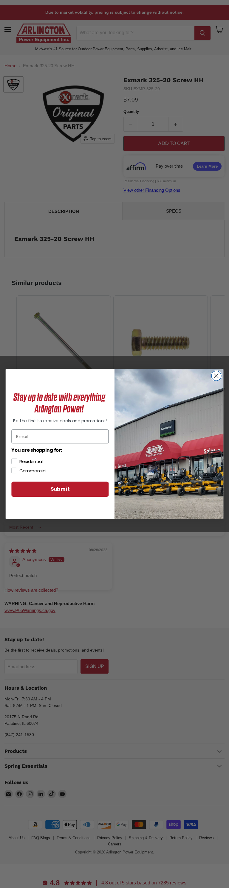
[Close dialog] (216, 376)
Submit (60, 489)
